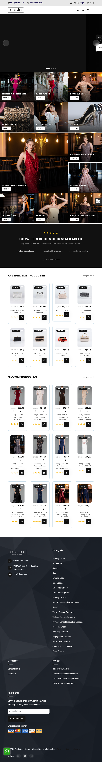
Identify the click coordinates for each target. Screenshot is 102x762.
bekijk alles (87, 276)
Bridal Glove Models (61, 641)
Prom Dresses (58, 651)
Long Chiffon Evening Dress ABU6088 (62, 417)
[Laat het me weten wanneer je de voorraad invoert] (88, 360)
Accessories (58, 563)
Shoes (55, 568)
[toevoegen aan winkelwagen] (21, 317)
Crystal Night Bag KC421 (84, 311)
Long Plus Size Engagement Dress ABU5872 (17, 466)
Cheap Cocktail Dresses (63, 646)
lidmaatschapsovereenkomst (65, 673)
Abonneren (15, 718)
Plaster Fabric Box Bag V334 (17, 311)
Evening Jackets (59, 597)
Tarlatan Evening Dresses (63, 617)
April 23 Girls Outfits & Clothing (65, 602)
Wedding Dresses (60, 631)
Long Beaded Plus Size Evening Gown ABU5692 (40, 514)
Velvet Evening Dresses (63, 612)
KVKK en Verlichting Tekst (63, 683)
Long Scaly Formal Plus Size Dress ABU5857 (40, 466)
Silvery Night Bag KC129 (17, 354)
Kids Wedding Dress (61, 592)
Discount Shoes (59, 627)
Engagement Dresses (61, 636)
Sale (54, 573)
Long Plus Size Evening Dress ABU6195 (17, 417)
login (82, 3)
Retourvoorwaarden (60, 669)
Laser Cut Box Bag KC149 (84, 354)
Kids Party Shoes (60, 588)
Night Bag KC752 (62, 310)
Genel (54, 607)
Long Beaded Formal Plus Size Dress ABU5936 (84, 417)
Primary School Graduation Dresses (67, 622)
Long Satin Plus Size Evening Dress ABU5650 (62, 514)
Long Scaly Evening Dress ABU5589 (84, 514)
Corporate (12, 673)
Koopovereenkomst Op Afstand (66, 678)
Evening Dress (58, 558)
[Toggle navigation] (93, 10)
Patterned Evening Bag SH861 (40, 311)
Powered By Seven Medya (68, 749)
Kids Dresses (58, 583)
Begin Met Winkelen (22, 47)
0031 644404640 (36, 3)
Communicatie (14, 669)
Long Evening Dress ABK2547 (85, 465)
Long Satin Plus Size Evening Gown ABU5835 (62, 466)
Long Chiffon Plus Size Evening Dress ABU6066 (40, 417)
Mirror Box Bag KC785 (62, 354)
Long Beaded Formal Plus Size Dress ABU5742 (17, 514)
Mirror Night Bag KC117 (40, 354)
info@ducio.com (17, 3)
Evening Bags (58, 578)
